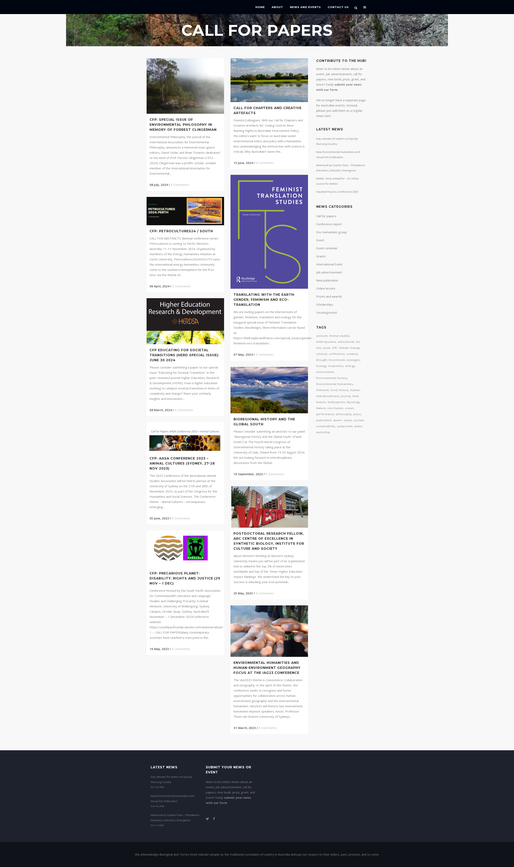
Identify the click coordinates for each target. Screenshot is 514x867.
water (358, 426)
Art (358, 342)
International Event (329, 264)
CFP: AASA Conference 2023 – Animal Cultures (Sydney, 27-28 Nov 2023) (182, 463)
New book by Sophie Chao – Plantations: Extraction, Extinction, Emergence (175, 817)
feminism (322, 390)
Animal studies (339, 336)
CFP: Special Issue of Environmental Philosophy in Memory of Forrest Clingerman (183, 125)
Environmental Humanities (334, 384)
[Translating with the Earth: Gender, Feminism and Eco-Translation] (269, 232)
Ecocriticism (337, 360)
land (355, 396)
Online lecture (325, 288)
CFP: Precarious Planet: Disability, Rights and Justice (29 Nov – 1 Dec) (185, 578)
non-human (335, 408)
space (348, 420)
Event (320, 240)
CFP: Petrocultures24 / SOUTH (181, 231)
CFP (334, 348)
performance (325, 414)
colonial (321, 354)
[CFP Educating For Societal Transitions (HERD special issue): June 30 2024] (185, 321)
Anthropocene (326, 342)
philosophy (344, 414)
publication (324, 420)
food (334, 390)
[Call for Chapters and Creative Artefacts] (269, 80)
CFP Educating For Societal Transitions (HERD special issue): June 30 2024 (184, 355)
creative (352, 354)
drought (321, 360)
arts (319, 348)
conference (337, 354)
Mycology (353, 402)
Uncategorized (326, 312)
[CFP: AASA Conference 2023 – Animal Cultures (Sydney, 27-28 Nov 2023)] (185, 437)
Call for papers (326, 216)
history (344, 390)
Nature (321, 408)
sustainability (325, 426)
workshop (323, 432)
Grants (321, 256)
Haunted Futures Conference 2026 (337, 191)
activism (322, 336)
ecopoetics (336, 366)
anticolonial (346, 342)
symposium (345, 426)
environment (325, 372)
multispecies (336, 402)
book (326, 348)
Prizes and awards (329, 296)
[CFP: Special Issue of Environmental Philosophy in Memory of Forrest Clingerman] (185, 86)
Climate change (349, 348)
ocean (349, 408)
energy (350, 366)
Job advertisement (329, 272)
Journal (346, 396)
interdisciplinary (327, 396)
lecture (321, 402)
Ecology (321, 366)
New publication (327, 280)
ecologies (353, 360)
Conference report (329, 224)
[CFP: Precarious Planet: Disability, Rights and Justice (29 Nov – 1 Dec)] (185, 549)
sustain (359, 420)
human (355, 390)
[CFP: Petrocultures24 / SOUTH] (185, 211)
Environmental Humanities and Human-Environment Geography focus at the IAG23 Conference (267, 668)
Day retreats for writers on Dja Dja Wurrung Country (171, 779)
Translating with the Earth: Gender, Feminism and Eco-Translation (264, 300)
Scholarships (324, 304)
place (357, 414)
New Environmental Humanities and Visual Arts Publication (172, 798)
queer (337, 420)
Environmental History (331, 378)
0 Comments (180, 185)
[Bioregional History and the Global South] (269, 390)
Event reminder (327, 248)
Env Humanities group (331, 232)
